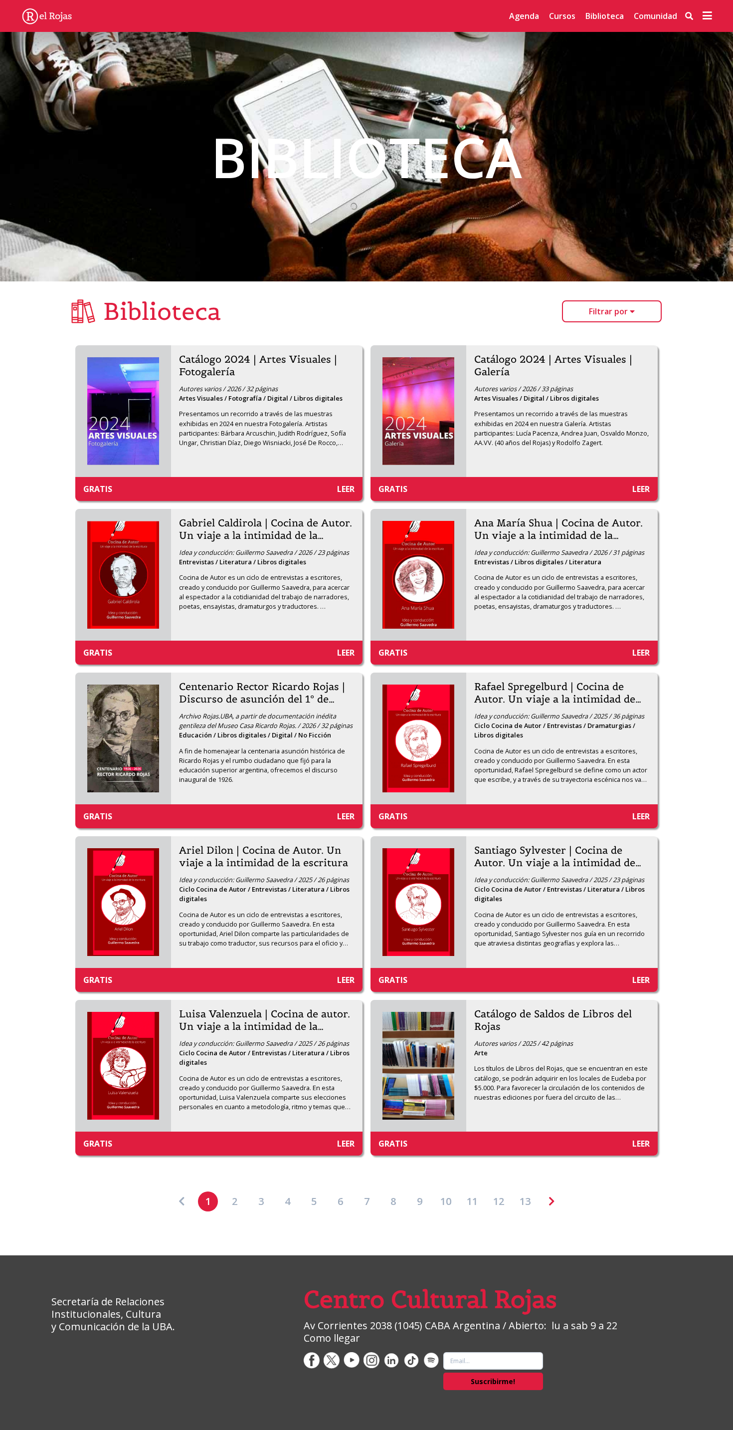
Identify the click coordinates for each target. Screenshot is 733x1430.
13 (525, 1201)
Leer (346, 488)
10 (445, 1201)
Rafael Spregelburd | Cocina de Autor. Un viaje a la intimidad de (557, 693)
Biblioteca (604, 15)
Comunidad (655, 15)
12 (498, 1201)
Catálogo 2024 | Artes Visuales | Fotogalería (258, 365)
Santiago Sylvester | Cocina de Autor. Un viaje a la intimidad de (557, 856)
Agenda (524, 15)
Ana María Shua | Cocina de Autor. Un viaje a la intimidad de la (558, 529)
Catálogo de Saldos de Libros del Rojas (553, 1020)
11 (472, 1201)
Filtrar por (609, 311)
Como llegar (332, 1338)
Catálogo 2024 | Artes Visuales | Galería (553, 365)
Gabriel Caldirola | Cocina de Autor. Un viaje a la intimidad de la (265, 529)
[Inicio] (47, 16)
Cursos (562, 15)
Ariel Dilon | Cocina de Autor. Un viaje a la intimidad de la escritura (263, 856)
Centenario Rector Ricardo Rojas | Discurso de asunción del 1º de (262, 693)
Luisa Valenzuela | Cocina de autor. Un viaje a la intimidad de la (264, 1020)
